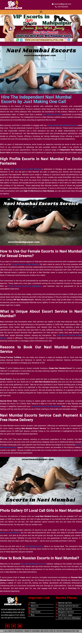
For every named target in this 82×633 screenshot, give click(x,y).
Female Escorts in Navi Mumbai (25, 264)
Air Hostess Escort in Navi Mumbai (46, 406)
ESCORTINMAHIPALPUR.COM (67, 631)
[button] (41, 11)
